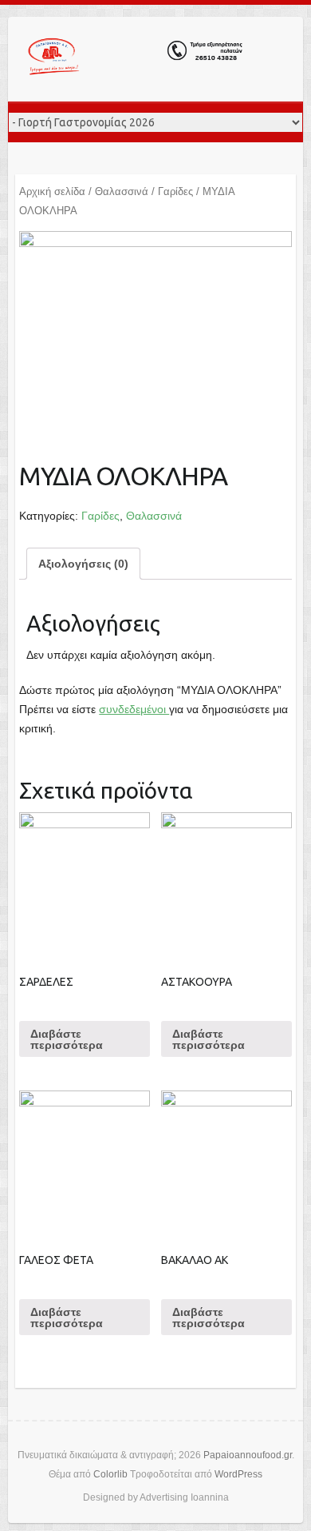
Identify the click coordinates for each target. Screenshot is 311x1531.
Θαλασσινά (121, 191)
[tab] (83, 564)
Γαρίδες (175, 191)
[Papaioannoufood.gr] (135, 59)
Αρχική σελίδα (52, 191)
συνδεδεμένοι (134, 709)
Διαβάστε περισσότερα (66, 1039)
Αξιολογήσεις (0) (83, 563)
